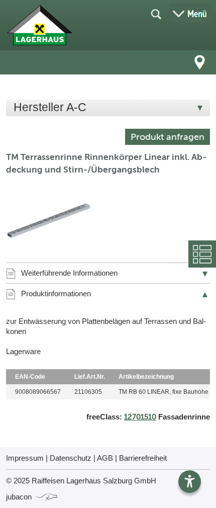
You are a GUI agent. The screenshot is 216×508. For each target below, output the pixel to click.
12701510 (140, 416)
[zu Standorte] (200, 62)
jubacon (20, 496)
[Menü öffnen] (190, 13)
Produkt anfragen (167, 136)
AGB (105, 458)
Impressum (25, 458)
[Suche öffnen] (156, 14)
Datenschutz (70, 458)
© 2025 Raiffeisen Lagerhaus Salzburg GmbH (81, 480)
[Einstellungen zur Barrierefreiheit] (189, 481)
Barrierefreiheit (143, 458)
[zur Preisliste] (39, 25)
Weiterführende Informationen (69, 273)
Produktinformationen (56, 293)
